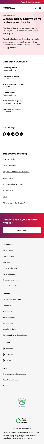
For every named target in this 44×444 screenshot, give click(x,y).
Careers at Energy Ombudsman (15, 335)
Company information (11, 280)
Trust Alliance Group (10, 380)
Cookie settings (9, 256)
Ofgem (5, 386)
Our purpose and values (12, 299)
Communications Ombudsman (14, 374)
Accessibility (8, 190)
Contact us (7, 305)
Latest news (8, 178)
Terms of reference (10, 268)
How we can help (10, 159)
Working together (9, 274)
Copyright (6, 262)
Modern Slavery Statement (13, 286)
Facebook (9, 348)
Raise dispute (22, 230)
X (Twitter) (9, 354)
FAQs (5, 196)
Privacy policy (8, 250)
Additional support (10, 317)
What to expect (9, 165)
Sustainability (8, 323)
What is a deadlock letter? (14, 203)
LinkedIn (8, 360)
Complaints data (9, 329)
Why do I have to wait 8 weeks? (16, 171)
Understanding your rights (14, 184)
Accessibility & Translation (30, 2)
